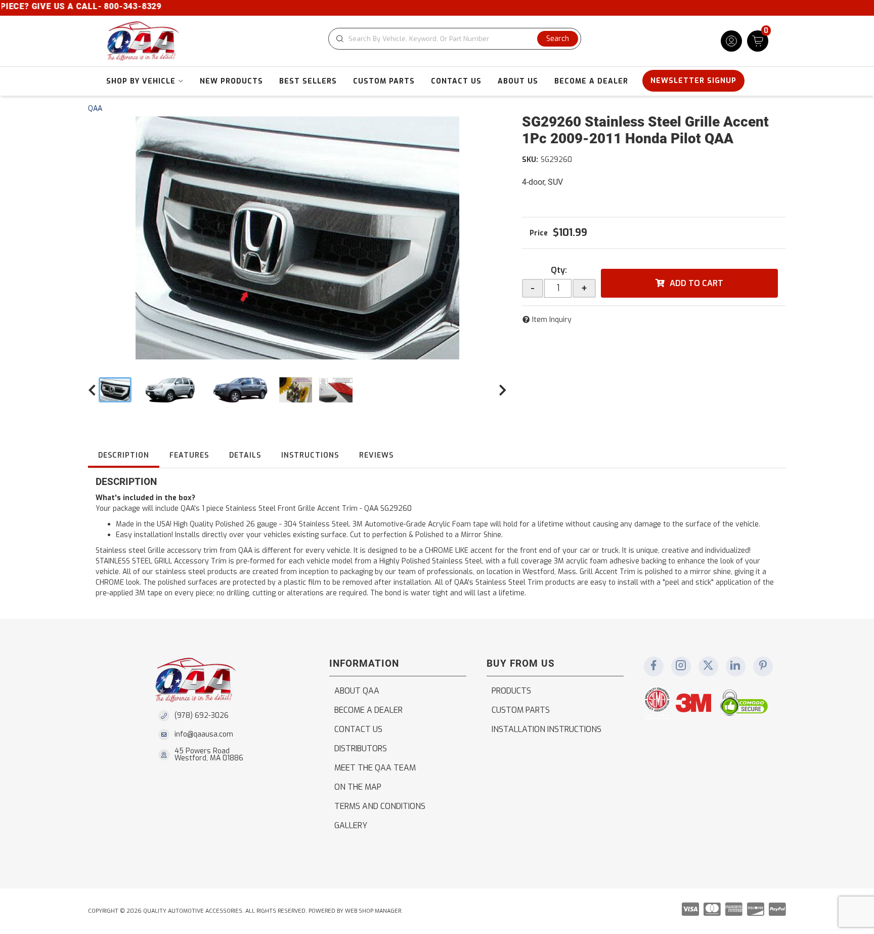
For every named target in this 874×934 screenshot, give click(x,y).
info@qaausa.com (203, 734)
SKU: (530, 160)
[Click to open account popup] (731, 41)
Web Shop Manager (373, 911)
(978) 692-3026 (201, 715)
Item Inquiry (552, 319)
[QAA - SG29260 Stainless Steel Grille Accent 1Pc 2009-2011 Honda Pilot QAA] (297, 237)
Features (189, 455)
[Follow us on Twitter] (708, 666)
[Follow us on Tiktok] (735, 666)
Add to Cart (696, 283)
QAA (95, 108)
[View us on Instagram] (681, 666)
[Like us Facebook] (653, 666)
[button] (454, 39)
